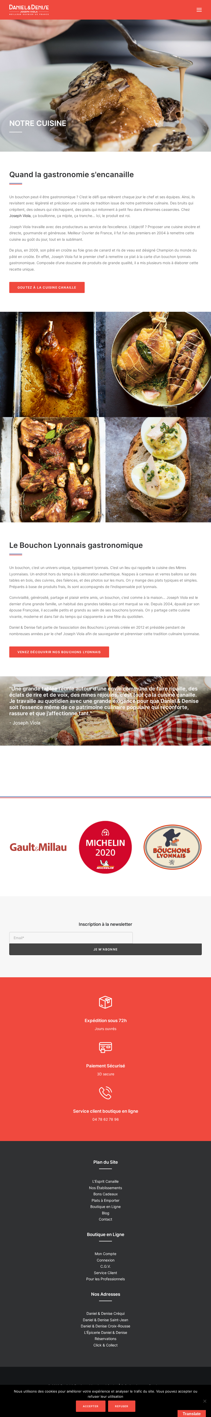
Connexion (106, 1260)
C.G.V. (105, 1266)
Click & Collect (105, 1345)
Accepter (91, 1406)
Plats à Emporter (105, 1200)
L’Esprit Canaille (105, 1181)
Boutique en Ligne (105, 1206)
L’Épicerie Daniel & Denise (105, 1332)
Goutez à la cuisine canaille (46, 287)
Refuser (121, 1406)
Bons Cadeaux (105, 1194)
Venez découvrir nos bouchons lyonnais (59, 652)
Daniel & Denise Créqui (105, 1313)
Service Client (105, 1273)
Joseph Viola (20, 215)
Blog (105, 1213)
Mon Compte (105, 1253)
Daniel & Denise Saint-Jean (105, 1320)
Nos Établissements (105, 1188)
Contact (105, 1219)
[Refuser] (204, 1401)
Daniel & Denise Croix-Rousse (105, 1326)
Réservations (105, 1338)
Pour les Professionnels (105, 1279)
